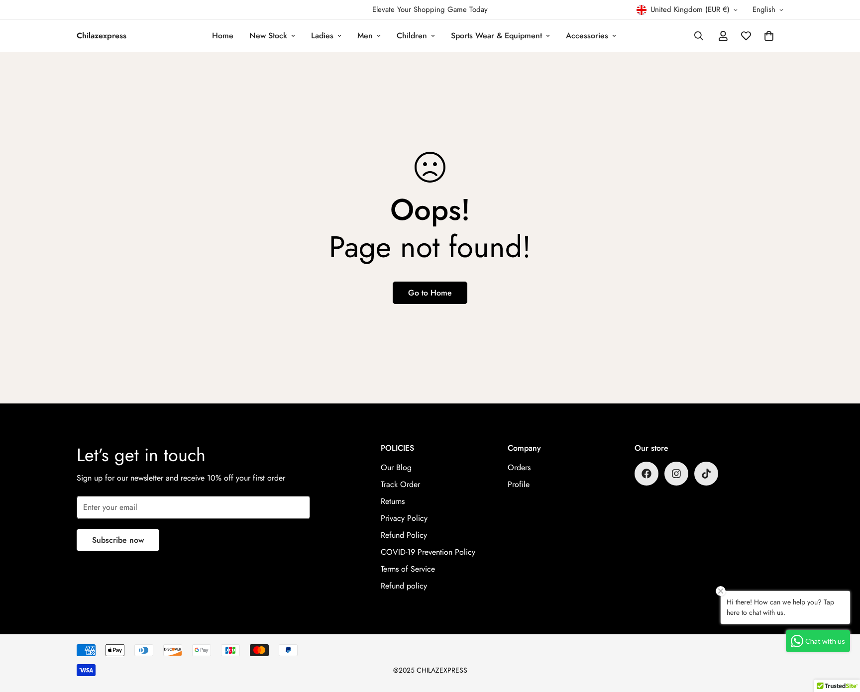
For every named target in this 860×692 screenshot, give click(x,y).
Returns (393, 501)
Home (222, 35)
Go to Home (430, 292)
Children (412, 35)
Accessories (587, 35)
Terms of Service (408, 569)
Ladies (322, 35)
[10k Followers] (646, 474)
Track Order (400, 484)
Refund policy (404, 586)
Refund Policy (404, 535)
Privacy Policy (404, 518)
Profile (519, 484)
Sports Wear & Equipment (496, 35)
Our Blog (396, 467)
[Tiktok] (706, 474)
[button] (768, 35)
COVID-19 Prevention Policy (428, 552)
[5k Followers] (676, 474)
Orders (519, 467)
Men (365, 35)
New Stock (268, 35)
